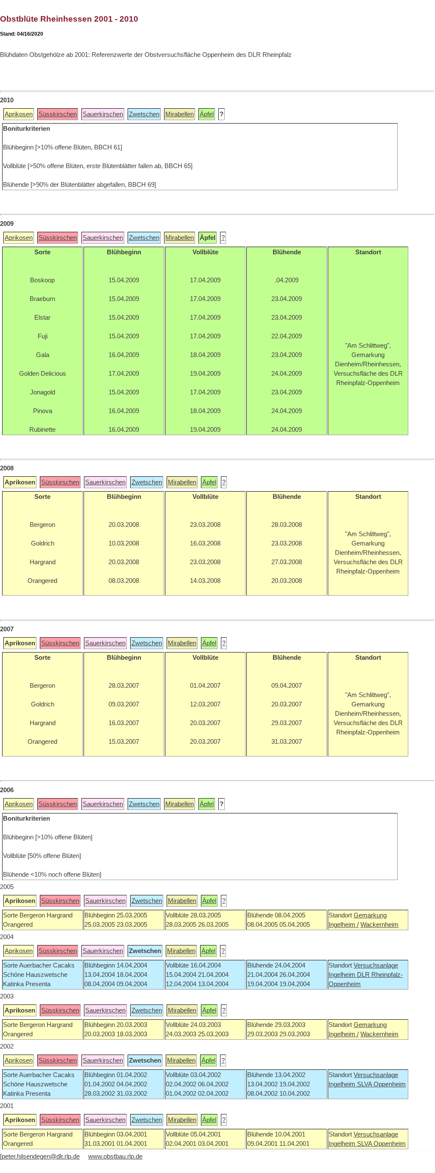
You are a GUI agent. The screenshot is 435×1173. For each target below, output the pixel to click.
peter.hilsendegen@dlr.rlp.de (41, 1156)
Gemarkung (370, 915)
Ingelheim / (344, 924)
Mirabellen (179, 114)
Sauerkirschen (103, 114)
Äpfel (207, 114)
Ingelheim (343, 974)
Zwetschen (144, 114)
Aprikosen (19, 114)
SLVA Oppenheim (381, 1084)
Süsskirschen (58, 114)
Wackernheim (379, 924)
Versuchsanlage (376, 965)
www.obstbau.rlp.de (115, 1156)
